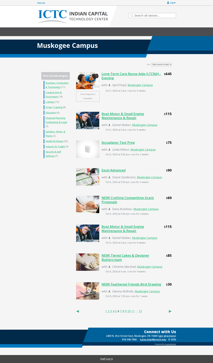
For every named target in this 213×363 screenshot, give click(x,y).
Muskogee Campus (140, 85)
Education (50, 112)
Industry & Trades (55, 146)
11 (133, 311)
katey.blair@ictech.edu (153, 339)
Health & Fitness (54, 141)
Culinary (49, 102)
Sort (148, 64)
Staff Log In (106, 358)
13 (140, 311)
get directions (167, 335)
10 (129, 311)
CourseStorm (170, 344)
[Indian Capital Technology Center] (106, 21)
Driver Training (54, 107)
